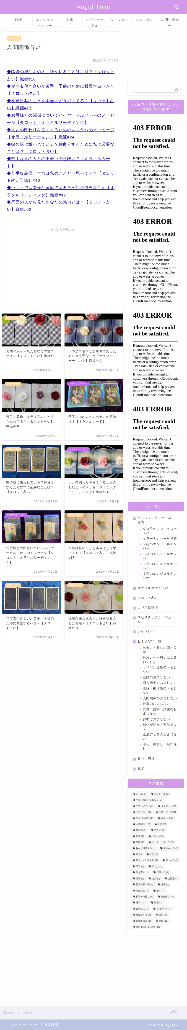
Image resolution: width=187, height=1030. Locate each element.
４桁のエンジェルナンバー (160, 566)
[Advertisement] (63, 265)
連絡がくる (143, 915)
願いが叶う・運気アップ (160, 727)
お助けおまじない (156, 719)
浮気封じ (142, 890)
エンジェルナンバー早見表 (155, 520)
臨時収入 (142, 908)
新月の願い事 (144, 884)
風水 (141, 768)
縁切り (141, 902)
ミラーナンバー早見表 (160, 538)
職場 (158, 902)
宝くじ (157, 866)
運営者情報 (52, 1024)
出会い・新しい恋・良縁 (160, 650)
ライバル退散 (144, 818)
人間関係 (14, 38)
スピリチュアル (95, 21)
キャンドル (161, 794)
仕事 (162, 824)
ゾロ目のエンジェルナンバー (160, 531)
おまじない (145, 19)
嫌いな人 (172, 860)
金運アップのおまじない (160, 736)
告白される (170, 848)
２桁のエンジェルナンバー (160, 546)
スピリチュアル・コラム (155, 619)
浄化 (165, 884)
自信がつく (163, 908)
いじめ (141, 794)
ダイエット (168, 806)
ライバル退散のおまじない (160, 669)
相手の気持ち (144, 896)
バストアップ (167, 812)
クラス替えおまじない (149, 800)
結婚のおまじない (156, 677)
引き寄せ (142, 872)
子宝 (140, 866)
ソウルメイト (144, 806)
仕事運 (141, 830)
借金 (140, 836)
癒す (160, 890)
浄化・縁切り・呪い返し (160, 746)
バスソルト (143, 812)
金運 (163, 921)
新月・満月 (146, 758)
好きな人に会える (147, 860)
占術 (70, 19)
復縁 (140, 878)
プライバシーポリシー (24, 1024)
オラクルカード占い (153, 588)
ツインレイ (120, 19)
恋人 (156, 878)
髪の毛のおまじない (148, 926)
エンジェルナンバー (45, 21)
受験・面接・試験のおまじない (160, 711)
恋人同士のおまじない (160, 682)
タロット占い (148, 597)
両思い (167, 818)
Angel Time (94, 7)
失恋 (154, 854)
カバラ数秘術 (148, 607)
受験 (140, 842)
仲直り (159, 830)
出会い (158, 836)
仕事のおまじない (156, 703)
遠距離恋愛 (143, 921)
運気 (163, 915)
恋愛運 (173, 878)
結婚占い (167, 896)
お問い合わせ (170, 21)
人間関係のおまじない (160, 698)
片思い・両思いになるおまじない (160, 659)
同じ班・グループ (163, 842)
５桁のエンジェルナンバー (160, 575)
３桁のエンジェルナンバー (160, 556)
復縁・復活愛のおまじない (160, 690)
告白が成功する (145, 848)
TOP (19, 19)
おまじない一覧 (149, 641)
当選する (162, 872)
